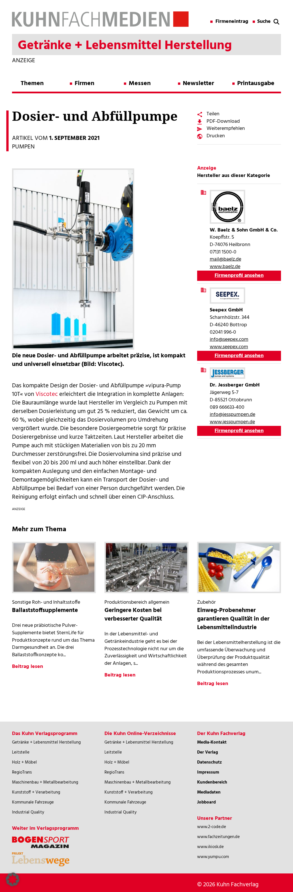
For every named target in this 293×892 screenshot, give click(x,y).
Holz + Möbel (24, 762)
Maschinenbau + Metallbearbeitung (45, 782)
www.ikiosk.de (210, 846)
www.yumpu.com (213, 856)
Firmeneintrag (231, 21)
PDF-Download (223, 121)
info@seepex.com (229, 339)
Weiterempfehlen (226, 128)
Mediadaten (209, 792)
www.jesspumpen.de (232, 422)
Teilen (213, 114)
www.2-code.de (211, 826)
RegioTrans (22, 772)
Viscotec (46, 394)
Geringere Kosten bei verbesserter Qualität (133, 615)
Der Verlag (207, 752)
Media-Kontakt (212, 742)
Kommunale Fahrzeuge (33, 802)
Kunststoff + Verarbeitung (36, 792)
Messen (140, 83)
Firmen (84, 83)
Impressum (208, 772)
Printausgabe (255, 83)
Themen (32, 83)
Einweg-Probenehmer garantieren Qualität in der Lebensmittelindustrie (233, 619)
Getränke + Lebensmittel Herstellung (46, 742)
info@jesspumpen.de (232, 414)
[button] (12, 879)
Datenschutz (209, 762)
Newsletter (198, 83)
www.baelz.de (225, 267)
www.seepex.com (229, 347)
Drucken (216, 136)
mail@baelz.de (225, 259)
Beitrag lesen (27, 667)
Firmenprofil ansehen (239, 275)
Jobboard (206, 802)
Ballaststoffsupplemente (45, 610)
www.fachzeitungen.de (218, 836)
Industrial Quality (28, 812)
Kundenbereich (212, 782)
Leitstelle (20, 752)
